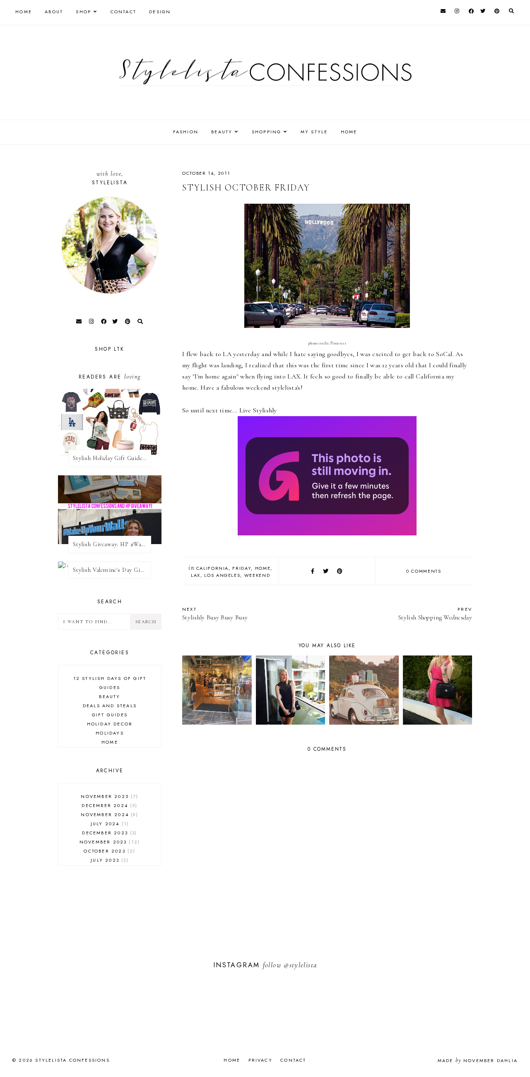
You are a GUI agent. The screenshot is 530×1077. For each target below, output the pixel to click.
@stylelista (300, 965)
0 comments (423, 571)
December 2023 (108, 832)
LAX (195, 575)
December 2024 (108, 805)
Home (23, 11)
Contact (123, 11)
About (54, 11)
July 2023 (108, 860)
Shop (83, 11)
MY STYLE (314, 131)
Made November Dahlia (478, 1060)
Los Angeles (222, 575)
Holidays (110, 733)
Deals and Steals (110, 705)
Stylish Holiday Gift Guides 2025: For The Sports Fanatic (112, 458)
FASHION (185, 131)
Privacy (260, 1060)
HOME (349, 131)
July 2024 (109, 823)
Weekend (257, 575)
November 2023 (109, 841)
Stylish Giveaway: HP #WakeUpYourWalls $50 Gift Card (112, 544)
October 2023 (108, 851)
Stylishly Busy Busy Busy (215, 613)
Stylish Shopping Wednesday (435, 613)
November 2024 (108, 814)
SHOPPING (267, 131)
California (212, 568)
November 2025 (108, 796)
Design (160, 11)
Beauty (109, 696)
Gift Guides (110, 714)
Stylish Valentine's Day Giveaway (112, 569)
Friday (241, 568)
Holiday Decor (110, 723)
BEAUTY (221, 131)
